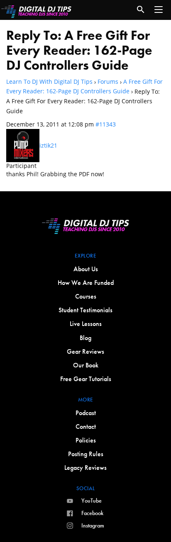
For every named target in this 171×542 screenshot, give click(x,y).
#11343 (105, 124)
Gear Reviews (85, 351)
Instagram (92, 525)
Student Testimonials (85, 310)
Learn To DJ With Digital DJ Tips (49, 81)
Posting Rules (85, 454)
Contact (86, 426)
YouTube (91, 500)
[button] (158, 9)
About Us (85, 269)
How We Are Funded (86, 282)
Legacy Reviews (85, 467)
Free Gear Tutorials (85, 378)
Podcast (86, 412)
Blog (85, 337)
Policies (86, 440)
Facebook (92, 513)
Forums (108, 81)
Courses (85, 296)
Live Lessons (86, 323)
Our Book (85, 365)
